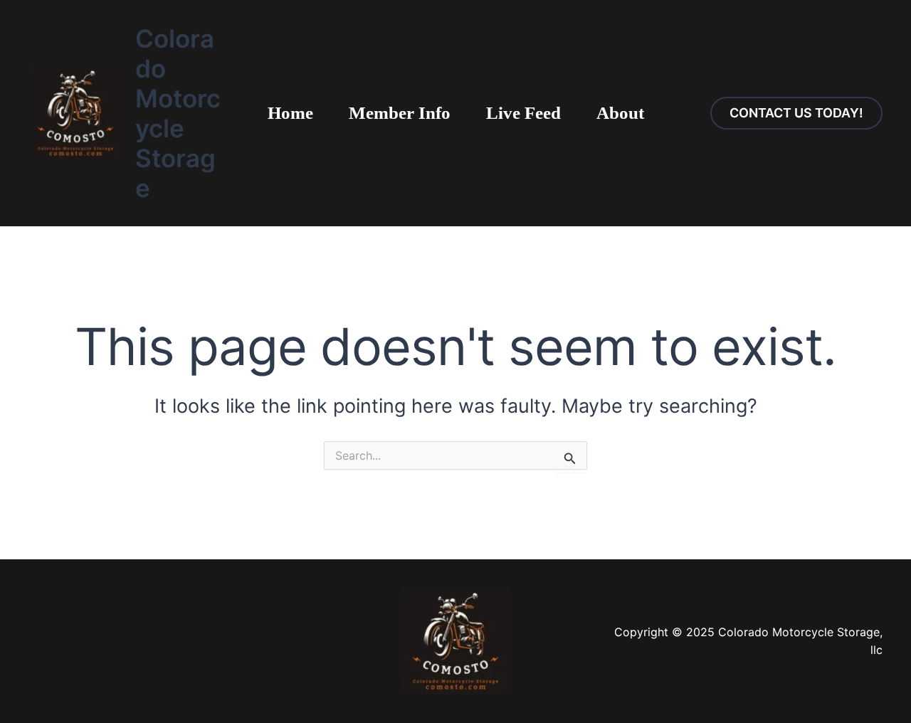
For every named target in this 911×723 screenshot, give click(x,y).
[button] (796, 113)
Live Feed (523, 112)
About (620, 112)
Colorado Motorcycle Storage (178, 113)
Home (290, 112)
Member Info (400, 112)
